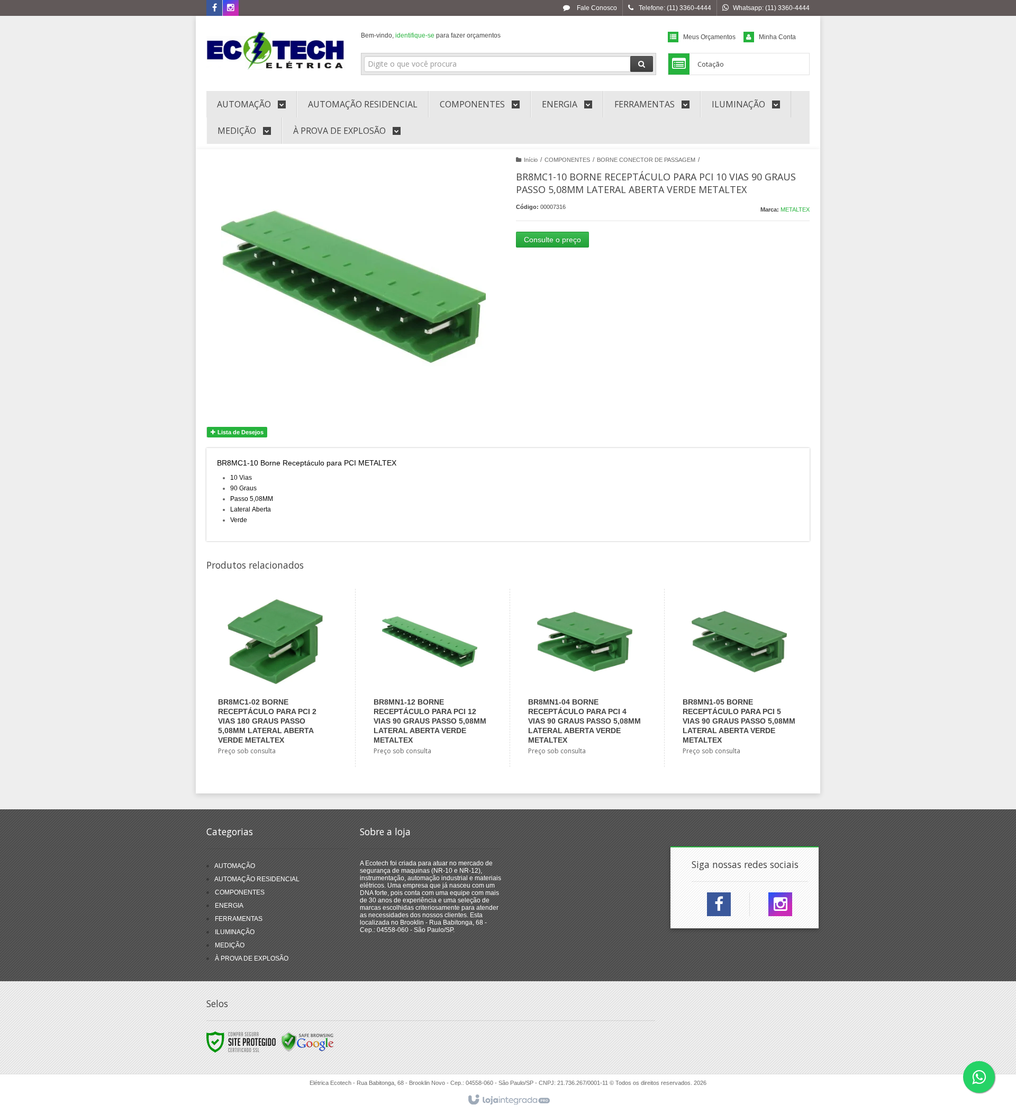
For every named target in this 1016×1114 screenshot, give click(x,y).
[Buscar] (641, 64)
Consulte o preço (552, 239)
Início (531, 160)
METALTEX (795, 209)
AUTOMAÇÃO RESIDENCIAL (257, 879)
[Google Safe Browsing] (307, 1041)
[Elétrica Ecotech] (276, 50)
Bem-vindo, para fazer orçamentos (431, 35)
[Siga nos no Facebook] (214, 8)
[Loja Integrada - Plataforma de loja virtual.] (508, 1100)
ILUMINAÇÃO (235, 932)
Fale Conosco (596, 8)
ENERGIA (229, 905)
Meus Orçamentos (709, 37)
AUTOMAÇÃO (234, 866)
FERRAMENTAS (238, 919)
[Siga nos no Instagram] (231, 8)
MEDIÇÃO (229, 945)
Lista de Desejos (240, 432)
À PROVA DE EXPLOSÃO (251, 958)
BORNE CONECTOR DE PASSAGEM (646, 160)
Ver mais (281, 718)
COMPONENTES (567, 160)
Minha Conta (777, 37)
